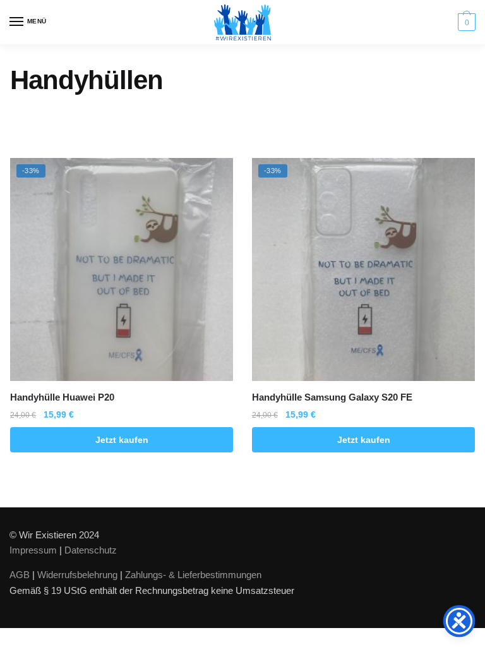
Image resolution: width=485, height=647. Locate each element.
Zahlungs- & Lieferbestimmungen (193, 574)
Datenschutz (90, 550)
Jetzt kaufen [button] (121, 440)
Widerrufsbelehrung (77, 574)
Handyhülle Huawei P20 (62, 397)
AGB (19, 574)
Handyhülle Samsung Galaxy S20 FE (332, 397)
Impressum (33, 550)
